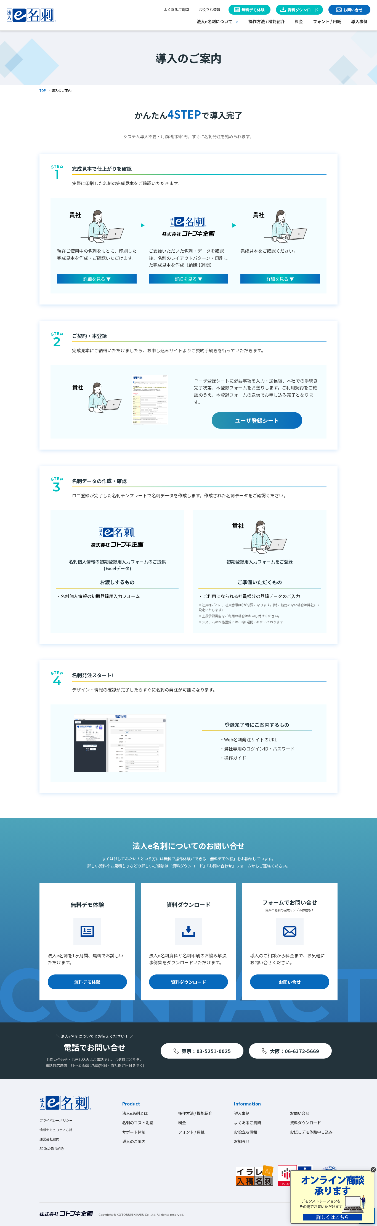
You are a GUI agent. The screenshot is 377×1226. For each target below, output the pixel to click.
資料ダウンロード (188, 982)
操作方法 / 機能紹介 (266, 21)
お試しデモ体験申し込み (311, 1132)
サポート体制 (133, 1132)
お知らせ (241, 1141)
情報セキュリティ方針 (55, 1129)
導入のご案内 (133, 1141)
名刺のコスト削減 (137, 1122)
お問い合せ (290, 982)
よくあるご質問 (176, 9)
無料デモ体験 (87, 982)
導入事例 (359, 21)
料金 (299, 21)
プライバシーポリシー (56, 1120)
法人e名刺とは (135, 1113)
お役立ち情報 (209, 9)
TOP (42, 90)
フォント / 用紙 (327, 21)
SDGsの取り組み (51, 1148)
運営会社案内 (49, 1139)
